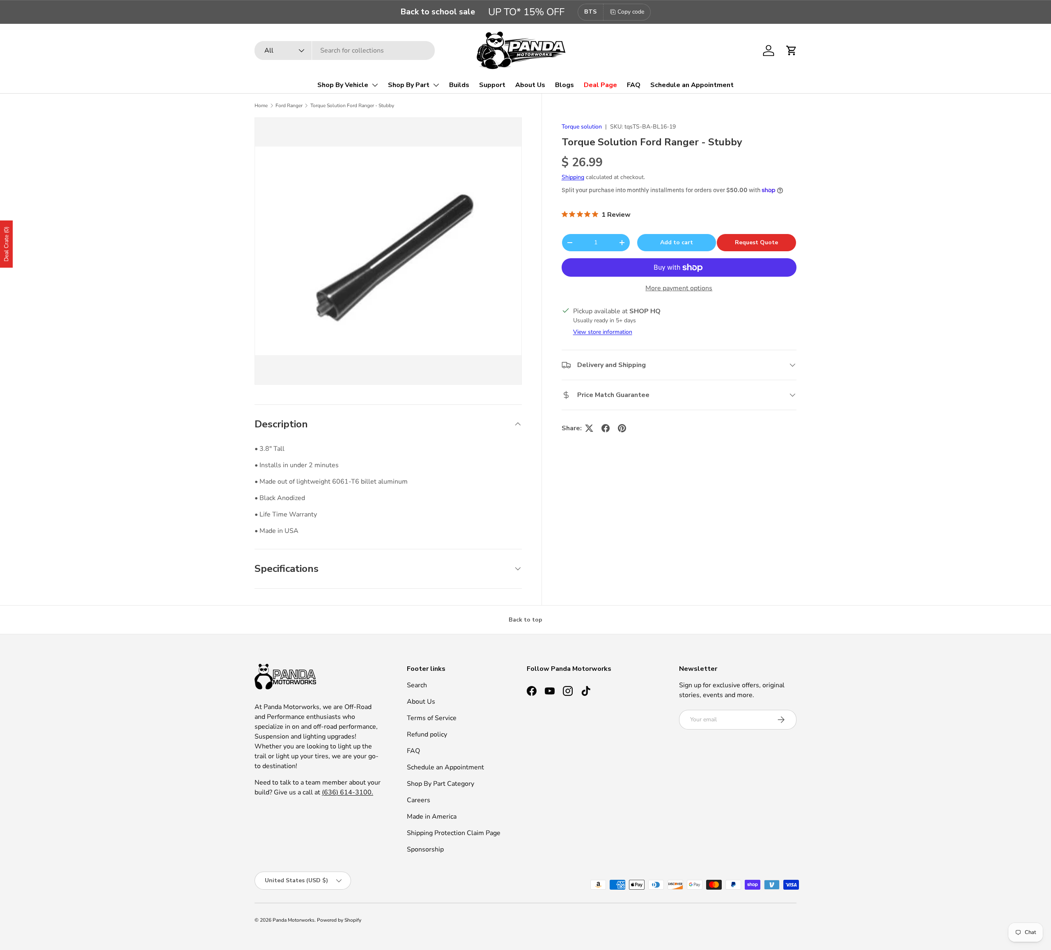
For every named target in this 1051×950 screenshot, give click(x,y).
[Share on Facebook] (605, 428)
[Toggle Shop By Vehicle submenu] (375, 85)
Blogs (564, 84)
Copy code (630, 12)
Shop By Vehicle (342, 84)
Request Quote (756, 242)
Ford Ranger (289, 105)
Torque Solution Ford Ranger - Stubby (352, 105)
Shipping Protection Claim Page (453, 833)
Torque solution (582, 127)
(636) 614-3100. (347, 792)
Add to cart (676, 242)
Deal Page (600, 84)
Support (492, 84)
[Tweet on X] (589, 428)
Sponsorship (425, 849)
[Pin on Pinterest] (622, 428)
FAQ (633, 84)
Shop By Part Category (440, 783)
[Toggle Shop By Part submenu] (436, 85)
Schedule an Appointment (692, 84)
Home (261, 105)
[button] (792, 50)
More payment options (678, 288)
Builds (459, 84)
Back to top (525, 620)
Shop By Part (408, 84)
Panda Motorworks (293, 920)
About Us (530, 84)
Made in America (432, 816)
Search (417, 685)
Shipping (573, 177)
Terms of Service (432, 718)
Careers (418, 800)
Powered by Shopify (339, 920)
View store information (602, 332)
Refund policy (427, 734)
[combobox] (345, 50)
